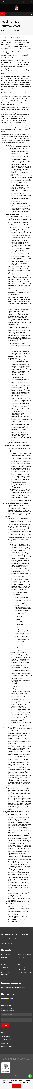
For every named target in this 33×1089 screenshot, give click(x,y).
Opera (18, 627)
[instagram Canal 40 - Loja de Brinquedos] (2, 943)
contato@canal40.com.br (8, 1040)
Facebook (19, 644)
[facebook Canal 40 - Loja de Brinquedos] (5, 943)
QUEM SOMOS (5, 967)
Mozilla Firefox (20, 616)
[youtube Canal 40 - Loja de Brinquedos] (8, 943)
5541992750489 (5, 1036)
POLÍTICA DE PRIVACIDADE (21, 968)
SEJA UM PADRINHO (23, 961)
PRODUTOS (21, 957)
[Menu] (2, 14)
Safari (18, 619)
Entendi (16, 1086)
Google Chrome (20, 613)
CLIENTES (4, 964)
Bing (17, 650)
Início (2, 30)
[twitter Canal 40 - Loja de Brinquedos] (15, 943)
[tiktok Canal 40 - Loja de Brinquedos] (11, 943)
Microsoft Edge (20, 624)
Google (18, 647)
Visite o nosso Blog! (6, 1046)
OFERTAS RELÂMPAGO (24, 954)
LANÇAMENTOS (5, 957)
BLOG (19, 964)
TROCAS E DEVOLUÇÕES (25, 972)
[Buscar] (30, 13)
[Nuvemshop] (16, 1076)
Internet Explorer (21, 622)
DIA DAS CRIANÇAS (6, 954)
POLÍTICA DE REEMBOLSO (5, 973)
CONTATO (4, 961)
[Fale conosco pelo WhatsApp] (30, 1076)
